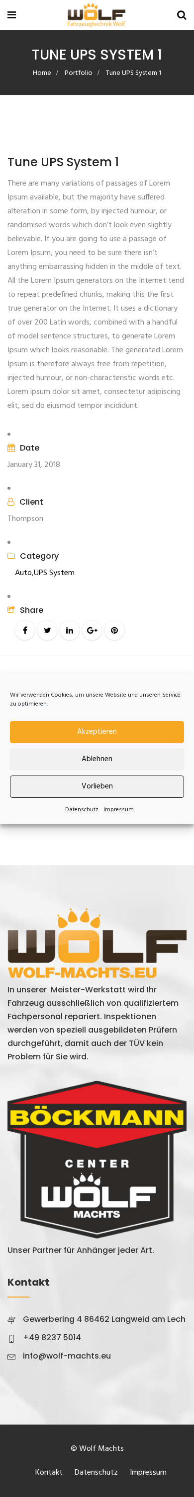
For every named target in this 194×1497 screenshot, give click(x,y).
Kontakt (49, 1472)
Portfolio (79, 73)
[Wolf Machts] (96, 16)
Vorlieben (97, 786)
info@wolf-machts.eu (67, 1356)
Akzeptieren (97, 732)
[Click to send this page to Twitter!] (47, 630)
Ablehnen (97, 759)
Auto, (24, 573)
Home (42, 73)
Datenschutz (81, 810)
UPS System (54, 573)
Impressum (118, 810)
